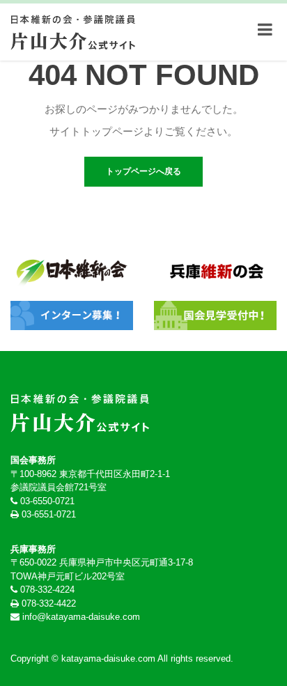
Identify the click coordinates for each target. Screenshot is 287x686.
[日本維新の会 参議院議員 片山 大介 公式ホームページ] (73, 29)
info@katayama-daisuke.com (81, 616)
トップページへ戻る (143, 171)
